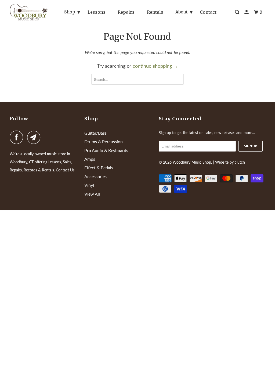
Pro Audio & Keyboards (106, 150)
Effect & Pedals (98, 167)
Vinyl (89, 185)
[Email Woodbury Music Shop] (35, 137)
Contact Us (65, 170)
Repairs (126, 12)
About (181, 12)
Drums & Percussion (103, 141)
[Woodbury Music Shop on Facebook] (18, 137)
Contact (208, 12)
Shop (69, 12)
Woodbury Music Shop (192, 162)
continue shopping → (155, 66)
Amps (89, 158)
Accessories (95, 176)
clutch (240, 162)
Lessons (97, 12)
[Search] (237, 12)
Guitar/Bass (95, 132)
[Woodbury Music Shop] (29, 12)
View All (92, 193)
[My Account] (247, 12)
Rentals (155, 12)
